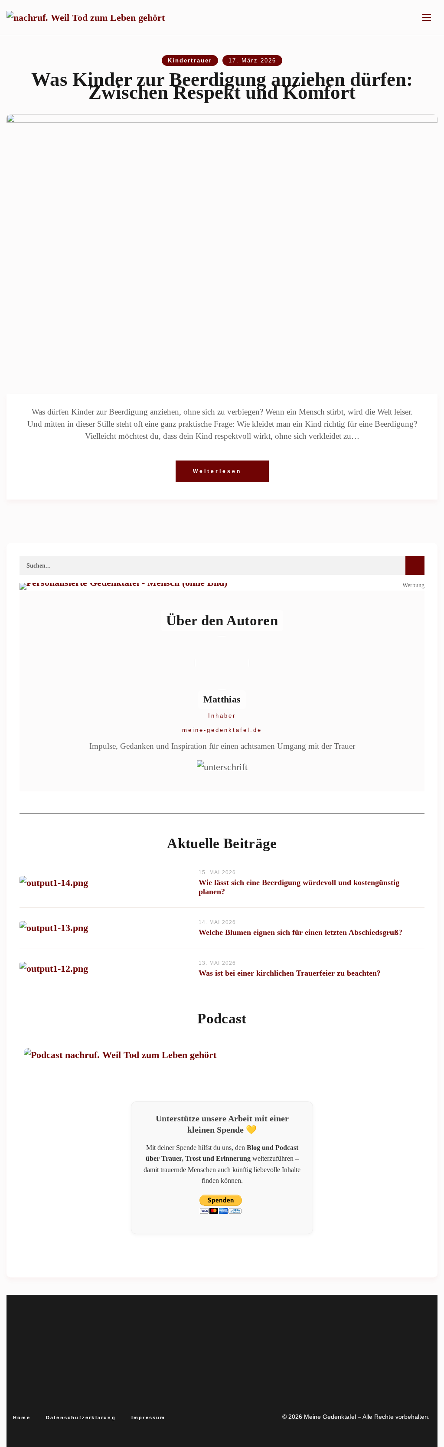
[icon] (196, 1396)
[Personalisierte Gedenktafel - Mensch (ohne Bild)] (222, 586)
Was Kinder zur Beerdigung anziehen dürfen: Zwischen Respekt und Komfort (222, 86)
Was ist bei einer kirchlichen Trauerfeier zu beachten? (290, 973)
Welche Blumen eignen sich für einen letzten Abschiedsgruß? (300, 932)
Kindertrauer (190, 60)
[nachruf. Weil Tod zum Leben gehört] (86, 17)
